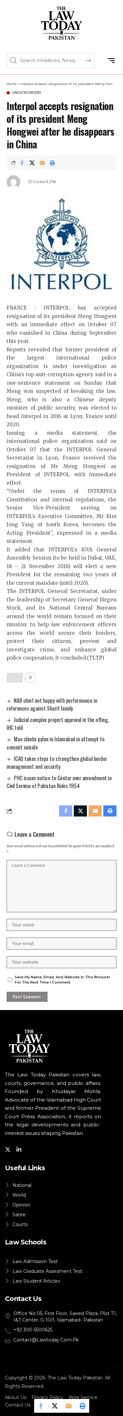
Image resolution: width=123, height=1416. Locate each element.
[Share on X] (32, 163)
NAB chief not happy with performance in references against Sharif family (52, 704)
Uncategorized (26, 92)
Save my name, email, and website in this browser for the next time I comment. (62, 980)
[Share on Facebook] (22, 163)
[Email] (42, 163)
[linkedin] (19, 1149)
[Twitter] (8, 1149)
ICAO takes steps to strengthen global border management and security (57, 762)
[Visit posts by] (13, 182)
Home (12, 84)
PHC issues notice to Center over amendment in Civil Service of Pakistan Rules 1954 (59, 782)
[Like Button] (15, 678)
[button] (111, 60)
